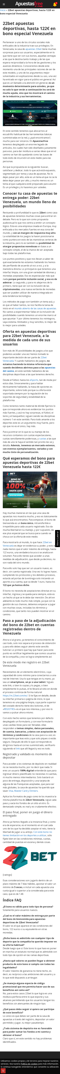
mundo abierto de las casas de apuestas (35, 308)
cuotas (43, 438)
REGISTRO (9, 709)
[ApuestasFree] (28, 4)
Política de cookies (29, 1063)
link (18, 748)
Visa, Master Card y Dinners (23, 790)
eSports (34, 380)
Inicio (3, 10)
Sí (3, 1070)
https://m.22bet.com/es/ (15, 695)
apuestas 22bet (33, 49)
